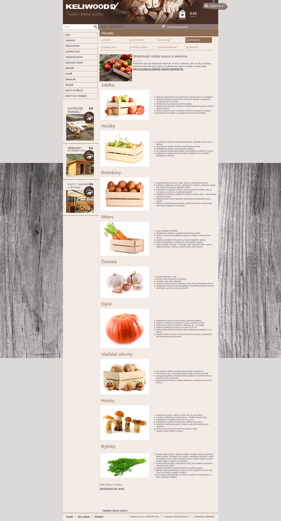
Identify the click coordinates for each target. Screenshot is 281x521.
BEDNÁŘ (70, 68)
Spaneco (210, 516)
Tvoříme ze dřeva (139, 47)
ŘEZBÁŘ (70, 85)
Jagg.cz (115, 510)
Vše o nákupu (84, 516)
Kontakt (69, 516)
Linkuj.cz (123, 510)
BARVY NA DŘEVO (74, 90)
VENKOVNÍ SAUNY (74, 57)
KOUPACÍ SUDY (73, 52)
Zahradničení (194, 40)
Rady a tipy (165, 40)
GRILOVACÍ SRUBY (74, 63)
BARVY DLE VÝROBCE (76, 96)
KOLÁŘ (69, 74)
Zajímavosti (193, 47)
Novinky (107, 40)
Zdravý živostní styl (168, 47)
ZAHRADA (70, 40)
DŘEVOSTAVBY (73, 46)
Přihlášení (98, 516)
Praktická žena (110, 47)
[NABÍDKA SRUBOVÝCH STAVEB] (202, 4)
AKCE (104, 27)
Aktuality (116, 27)
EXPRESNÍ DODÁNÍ (177, 27)
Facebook (107, 510)
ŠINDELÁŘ (70, 79)
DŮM (68, 35)
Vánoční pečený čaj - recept (112, 489)
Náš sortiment (138, 40)
